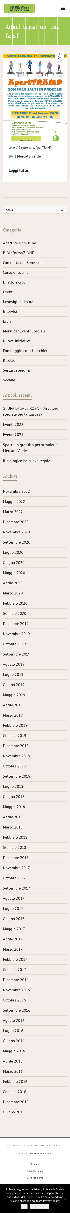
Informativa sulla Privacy (40, 1153)
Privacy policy (39, 1206)
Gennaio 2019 (14, 735)
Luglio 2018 (13, 786)
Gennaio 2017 (14, 969)
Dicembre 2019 (16, 623)
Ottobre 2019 (14, 644)
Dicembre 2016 (16, 979)
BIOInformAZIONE (18, 252)
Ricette (9, 360)
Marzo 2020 (13, 593)
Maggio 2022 (14, 501)
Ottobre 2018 (14, 766)
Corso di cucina (15, 272)
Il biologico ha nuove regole (26, 460)
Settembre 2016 (16, 1010)
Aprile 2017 (13, 939)
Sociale (9, 380)
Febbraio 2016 (15, 1081)
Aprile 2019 (13, 705)
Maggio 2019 (14, 694)
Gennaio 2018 (14, 847)
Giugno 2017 (13, 918)
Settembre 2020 (16, 542)
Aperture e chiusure (19, 243)
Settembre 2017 (16, 888)
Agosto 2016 (13, 1020)
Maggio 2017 (14, 928)
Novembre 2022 (16, 491)
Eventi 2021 (13, 434)
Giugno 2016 (13, 1040)
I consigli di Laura (18, 301)
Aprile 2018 (13, 816)
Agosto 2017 (13, 898)
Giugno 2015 (13, 1112)
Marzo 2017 (13, 949)
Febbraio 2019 (15, 725)
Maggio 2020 (14, 572)
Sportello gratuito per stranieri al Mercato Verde (31, 447)
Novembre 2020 (16, 532)
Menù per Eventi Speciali (24, 331)
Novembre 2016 (16, 989)
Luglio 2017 (13, 908)
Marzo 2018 (13, 827)
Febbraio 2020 (15, 603)
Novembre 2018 (16, 755)
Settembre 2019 (16, 654)
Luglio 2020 (13, 552)
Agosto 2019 (13, 664)
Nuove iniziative (17, 340)
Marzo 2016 (13, 1071)
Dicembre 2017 (16, 857)
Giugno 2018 (13, 796)
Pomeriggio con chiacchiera (26, 350)
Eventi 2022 (13, 424)
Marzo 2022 (13, 511)
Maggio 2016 (14, 1051)
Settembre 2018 (16, 776)
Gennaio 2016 (14, 1091)
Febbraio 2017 (15, 959)
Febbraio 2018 (15, 837)
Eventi (8, 291)
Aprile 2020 (13, 582)
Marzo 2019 (13, 715)
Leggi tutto (18, 170)
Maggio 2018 (14, 806)
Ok (24, 1206)
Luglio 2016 (13, 1030)
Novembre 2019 (16, 633)
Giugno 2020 (13, 562)
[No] (65, 1199)
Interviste (11, 311)
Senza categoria (16, 370)
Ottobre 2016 (14, 1000)
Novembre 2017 (16, 867)
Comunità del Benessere (23, 262)
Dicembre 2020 (16, 521)
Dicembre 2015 (16, 1101)
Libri (7, 321)
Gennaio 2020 (14, 613)
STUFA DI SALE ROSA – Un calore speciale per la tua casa (30, 411)
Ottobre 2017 (14, 878)
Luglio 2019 (13, 674)
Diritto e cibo (14, 282)
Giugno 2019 (13, 684)
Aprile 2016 (13, 1061)
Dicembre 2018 (16, 745)
